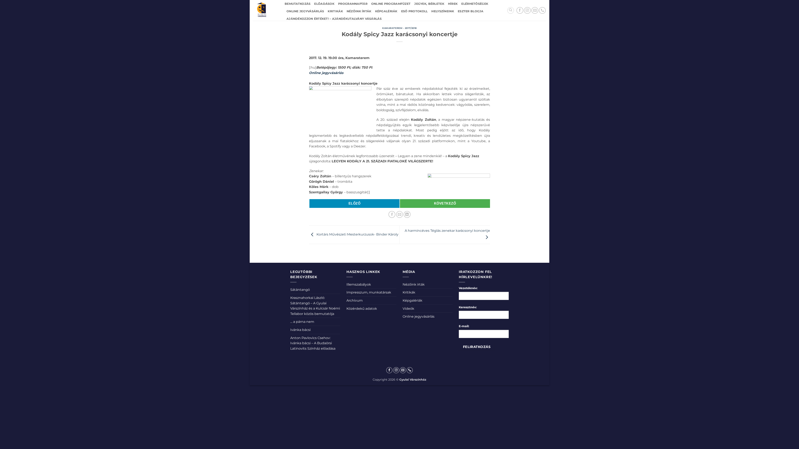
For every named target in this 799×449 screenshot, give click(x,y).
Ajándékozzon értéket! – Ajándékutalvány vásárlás (334, 19)
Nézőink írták (359, 11)
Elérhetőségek (474, 4)
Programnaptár (352, 4)
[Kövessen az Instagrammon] (527, 10)
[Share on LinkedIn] (407, 214)
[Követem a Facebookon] (519, 10)
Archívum (354, 300)
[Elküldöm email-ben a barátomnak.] (399, 214)
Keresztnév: (468, 307)
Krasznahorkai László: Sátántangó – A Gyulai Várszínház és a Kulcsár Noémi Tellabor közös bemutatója (315, 306)
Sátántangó (300, 290)
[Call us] (542, 10)
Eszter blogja (471, 11)
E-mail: (464, 326)
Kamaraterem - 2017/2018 (399, 28)
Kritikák (335, 11)
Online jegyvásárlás (305, 11)
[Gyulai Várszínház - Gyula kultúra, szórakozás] (265, 10)
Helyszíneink (442, 11)
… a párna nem (302, 322)
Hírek (453, 4)
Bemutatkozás (297, 4)
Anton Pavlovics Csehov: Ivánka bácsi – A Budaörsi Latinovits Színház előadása (312, 343)
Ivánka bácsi (300, 330)
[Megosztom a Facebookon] (391, 214)
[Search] (510, 10)
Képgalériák (386, 11)
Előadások (324, 4)
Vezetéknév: (468, 288)
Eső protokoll (414, 11)
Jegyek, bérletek (429, 4)
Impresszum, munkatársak (368, 292)
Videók (408, 309)
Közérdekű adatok (361, 309)
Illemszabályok (358, 284)
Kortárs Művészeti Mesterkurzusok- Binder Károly (357, 235)
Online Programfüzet (391, 4)
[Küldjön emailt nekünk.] (534, 10)
